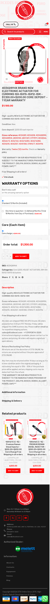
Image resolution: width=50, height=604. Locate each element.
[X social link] (12, 277)
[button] (13, 470)
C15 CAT (18, 460)
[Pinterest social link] (16, 277)
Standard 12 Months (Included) (14, 203)
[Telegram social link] (22, 277)
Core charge (11, 233)
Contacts (10, 567)
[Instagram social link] (19, 518)
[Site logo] (25, 10)
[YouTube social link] (25, 518)
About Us (10, 563)
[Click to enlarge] (7, 79)
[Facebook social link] (9, 277)
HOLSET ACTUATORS (31, 270)
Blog (8, 580)
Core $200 (17, 270)
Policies (9, 576)
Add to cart (21, 256)
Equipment (11, 571)
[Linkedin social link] (19, 277)
